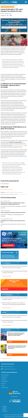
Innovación (4, 408)
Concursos (3, 383)
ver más (10, 342)
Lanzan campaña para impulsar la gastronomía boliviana (13, 212)
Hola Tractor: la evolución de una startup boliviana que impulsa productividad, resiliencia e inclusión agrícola (16, 334)
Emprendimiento (4, 381)
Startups (6, 192)
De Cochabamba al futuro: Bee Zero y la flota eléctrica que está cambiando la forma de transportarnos (17, 347)
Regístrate (5, 289)
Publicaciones (5, 411)
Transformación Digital (18, 192)
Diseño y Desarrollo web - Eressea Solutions (14, 416)
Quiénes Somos (4, 377)
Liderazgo (4, 409)
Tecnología (3, 7)
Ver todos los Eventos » (7, 325)
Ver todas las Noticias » (7, 276)
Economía (12, 7)
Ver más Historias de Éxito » (6, 358)
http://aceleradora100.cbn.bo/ (18, 145)
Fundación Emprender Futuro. (18, 414)
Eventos (2, 385)
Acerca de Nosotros (5, 374)
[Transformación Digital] (10, 255)
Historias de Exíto (4, 387)
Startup (7, 7)
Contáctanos (3, 379)
